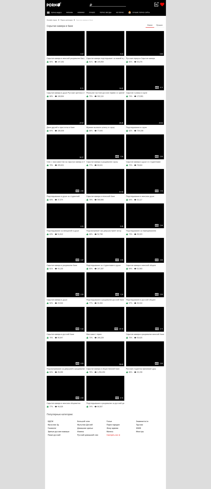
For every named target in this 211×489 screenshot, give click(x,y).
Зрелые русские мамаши (58, 432)
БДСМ (50, 421)
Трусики (139, 425)
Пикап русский (54, 435)
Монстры (140, 432)
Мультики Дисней (85, 425)
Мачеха (110, 432)
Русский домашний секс (87, 435)
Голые (109, 421)
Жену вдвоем (112, 428)
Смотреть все (112, 435)
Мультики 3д (53, 425)
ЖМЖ (138, 428)
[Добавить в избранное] (162, 4)
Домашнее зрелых (85, 428)
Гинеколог (52, 428)
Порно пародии (113, 425)
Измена (80, 432)
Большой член (83, 421)
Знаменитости (142, 421)
